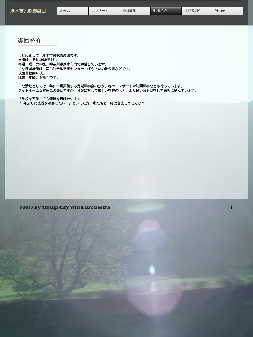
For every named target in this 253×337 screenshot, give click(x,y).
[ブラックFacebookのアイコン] (231, 207)
